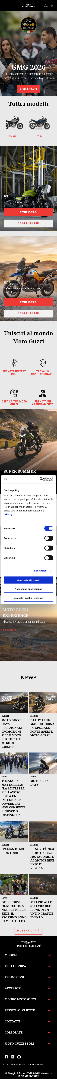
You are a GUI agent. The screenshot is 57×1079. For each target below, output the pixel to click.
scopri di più (28, 223)
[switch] (48, 538)
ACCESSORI (13, 988)
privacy (8, 514)
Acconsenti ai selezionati (28, 589)
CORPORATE (14, 1032)
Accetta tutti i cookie (28, 580)
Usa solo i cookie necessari (28, 597)
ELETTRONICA (15, 966)
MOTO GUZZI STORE (20, 1043)
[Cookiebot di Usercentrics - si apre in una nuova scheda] (40, 479)
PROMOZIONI (14, 977)
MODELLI (12, 955)
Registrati (28, 89)
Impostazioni (40, 570)
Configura (28, 211)
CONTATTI (12, 1021)
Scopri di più (28, 313)
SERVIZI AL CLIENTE (20, 1010)
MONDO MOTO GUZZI (20, 999)
